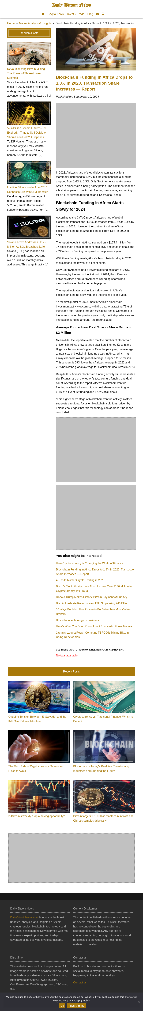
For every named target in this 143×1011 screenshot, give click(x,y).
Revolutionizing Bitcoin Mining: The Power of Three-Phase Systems (26, 73)
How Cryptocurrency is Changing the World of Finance (89, 563)
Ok (62, 1005)
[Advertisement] (96, 135)
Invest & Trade (75, 14)
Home (11, 23)
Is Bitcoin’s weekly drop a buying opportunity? (36, 816)
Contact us (79, 982)
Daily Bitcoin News (71, 5)
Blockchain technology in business (77, 620)
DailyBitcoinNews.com (24, 917)
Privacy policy (76, 1005)
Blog (90, 14)
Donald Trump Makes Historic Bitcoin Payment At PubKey (91, 597)
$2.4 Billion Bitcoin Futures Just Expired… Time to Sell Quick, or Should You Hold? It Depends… (27, 132)
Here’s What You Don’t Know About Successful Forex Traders (94, 626)
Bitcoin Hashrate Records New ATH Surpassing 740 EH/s (91, 603)
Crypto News (56, 14)
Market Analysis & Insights (35, 23)
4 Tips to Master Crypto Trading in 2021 (80, 580)
